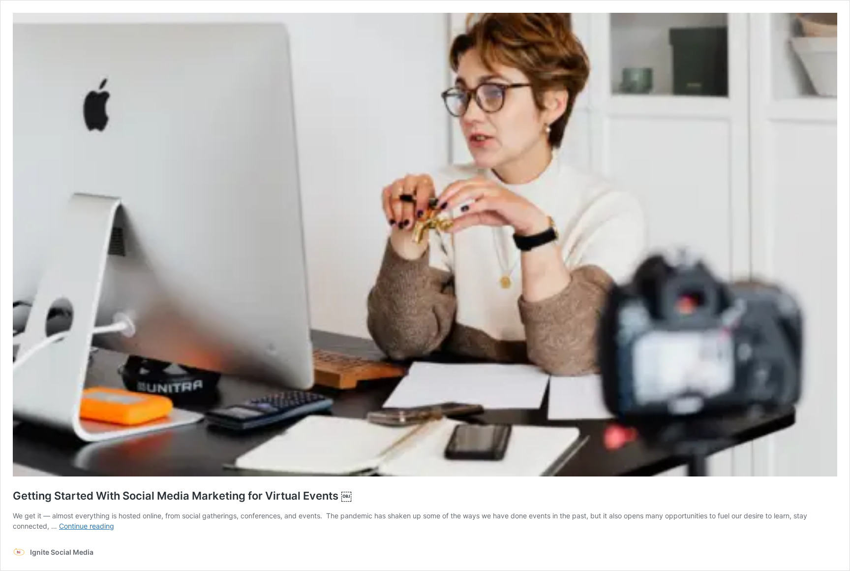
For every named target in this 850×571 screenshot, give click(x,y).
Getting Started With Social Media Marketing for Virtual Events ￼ (182, 495)
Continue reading (86, 526)
